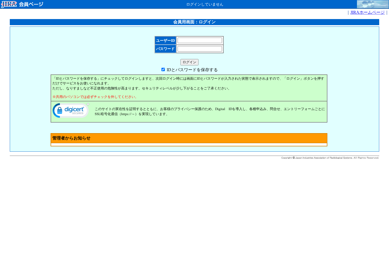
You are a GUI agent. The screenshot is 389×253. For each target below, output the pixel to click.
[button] (70, 112)
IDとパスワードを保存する (192, 69)
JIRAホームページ (367, 12)
